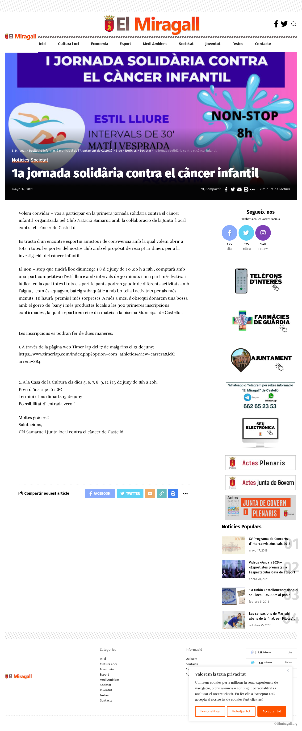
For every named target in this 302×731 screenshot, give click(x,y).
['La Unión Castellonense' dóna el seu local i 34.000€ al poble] (233, 596)
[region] (241, 694)
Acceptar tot (271, 711)
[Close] (287, 670)
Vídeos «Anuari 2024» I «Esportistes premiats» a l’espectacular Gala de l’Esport (272, 567)
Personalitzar (210, 711)
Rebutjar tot (241, 711)
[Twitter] (284, 24)
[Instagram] (263, 238)
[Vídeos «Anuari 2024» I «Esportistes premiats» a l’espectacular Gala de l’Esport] (233, 569)
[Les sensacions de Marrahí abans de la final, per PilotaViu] (233, 620)
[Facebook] (276, 24)
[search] (293, 24)
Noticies (20, 160)
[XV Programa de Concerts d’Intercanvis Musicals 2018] (233, 545)
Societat (39, 160)
